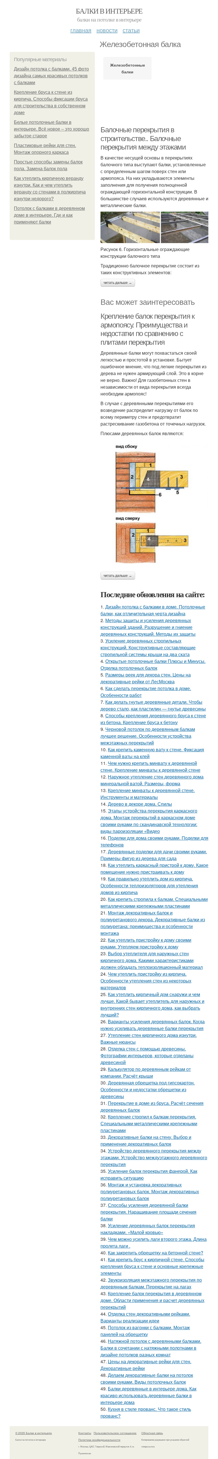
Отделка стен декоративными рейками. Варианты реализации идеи (145, 1317)
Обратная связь (152, 1433)
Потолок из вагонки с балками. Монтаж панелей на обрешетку (145, 1330)
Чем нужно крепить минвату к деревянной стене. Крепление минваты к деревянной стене (150, 766)
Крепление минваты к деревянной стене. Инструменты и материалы (147, 793)
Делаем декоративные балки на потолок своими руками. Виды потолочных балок (146, 1378)
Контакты (84, 1433)
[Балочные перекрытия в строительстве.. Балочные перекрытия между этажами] (154, 227)
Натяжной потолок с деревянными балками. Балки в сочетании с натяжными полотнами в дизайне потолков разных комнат (150, 1348)
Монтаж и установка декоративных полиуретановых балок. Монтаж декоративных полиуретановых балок (149, 1191)
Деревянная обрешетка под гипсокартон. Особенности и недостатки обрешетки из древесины (147, 1089)
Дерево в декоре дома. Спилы (140, 804)
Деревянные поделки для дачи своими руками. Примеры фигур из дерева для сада (153, 855)
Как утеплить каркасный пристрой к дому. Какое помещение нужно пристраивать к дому (154, 868)
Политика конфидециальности (99, 1440)
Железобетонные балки (127, 68)
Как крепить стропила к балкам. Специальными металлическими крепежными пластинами (154, 902)
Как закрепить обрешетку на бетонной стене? (155, 1252)
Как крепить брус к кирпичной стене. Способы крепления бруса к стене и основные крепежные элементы (152, 1266)
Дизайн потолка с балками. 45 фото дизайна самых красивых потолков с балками (51, 76)
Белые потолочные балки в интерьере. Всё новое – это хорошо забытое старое (51, 129)
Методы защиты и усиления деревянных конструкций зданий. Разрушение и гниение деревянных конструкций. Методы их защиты (148, 627)
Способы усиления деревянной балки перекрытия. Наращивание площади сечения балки (148, 1212)
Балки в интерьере (109, 11)
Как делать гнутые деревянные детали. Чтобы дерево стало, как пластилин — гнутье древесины (153, 705)
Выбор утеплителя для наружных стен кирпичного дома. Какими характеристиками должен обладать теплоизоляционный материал (151, 960)
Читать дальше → (118, 283)
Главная (80, 30)
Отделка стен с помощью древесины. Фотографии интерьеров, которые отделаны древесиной (147, 1055)
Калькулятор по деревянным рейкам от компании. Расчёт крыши (145, 1072)
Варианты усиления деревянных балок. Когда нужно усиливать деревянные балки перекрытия (152, 1024)
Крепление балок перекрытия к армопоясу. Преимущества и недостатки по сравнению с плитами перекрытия (147, 329)
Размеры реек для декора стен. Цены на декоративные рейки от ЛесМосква (145, 678)
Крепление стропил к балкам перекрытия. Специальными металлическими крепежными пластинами (148, 1123)
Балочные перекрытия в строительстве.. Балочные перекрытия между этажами (143, 138)
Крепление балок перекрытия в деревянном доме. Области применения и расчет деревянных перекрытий (152, 1300)
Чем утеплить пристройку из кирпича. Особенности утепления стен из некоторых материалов (145, 981)
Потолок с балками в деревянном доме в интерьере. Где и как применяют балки (49, 215)
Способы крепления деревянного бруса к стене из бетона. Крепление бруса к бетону (153, 719)
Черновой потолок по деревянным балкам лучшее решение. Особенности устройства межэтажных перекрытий (147, 736)
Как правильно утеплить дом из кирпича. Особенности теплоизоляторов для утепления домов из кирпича (149, 885)
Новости (107, 30)
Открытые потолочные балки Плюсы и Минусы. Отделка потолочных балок (153, 664)
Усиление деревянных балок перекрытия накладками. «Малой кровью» (147, 1228)
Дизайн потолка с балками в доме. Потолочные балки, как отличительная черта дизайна (152, 610)
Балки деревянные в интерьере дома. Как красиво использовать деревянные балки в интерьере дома (148, 1395)
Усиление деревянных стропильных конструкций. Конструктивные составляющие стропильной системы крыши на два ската (148, 647)
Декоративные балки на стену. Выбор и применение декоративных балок (145, 1140)
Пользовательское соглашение (115, 1433)
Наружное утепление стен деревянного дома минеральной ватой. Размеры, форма (152, 780)
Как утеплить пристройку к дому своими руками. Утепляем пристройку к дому (145, 943)
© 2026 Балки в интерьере (33, 1433)
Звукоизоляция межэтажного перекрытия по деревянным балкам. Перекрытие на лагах (151, 1283)
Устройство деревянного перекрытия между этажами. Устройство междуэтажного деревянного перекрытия (153, 1157)
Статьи (131, 30)
